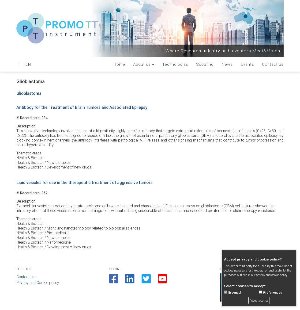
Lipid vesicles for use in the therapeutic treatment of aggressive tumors (84, 182)
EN (28, 64)
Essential (234, 292)
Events (247, 64)
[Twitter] (146, 281)
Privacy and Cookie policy (37, 282)
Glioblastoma (28, 93)
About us (142, 64)
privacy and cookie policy (271, 275)
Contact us (273, 64)
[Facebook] (113, 281)
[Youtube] (162, 281)
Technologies (175, 64)
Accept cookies (259, 300)
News (227, 64)
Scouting (205, 64)
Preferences (272, 292)
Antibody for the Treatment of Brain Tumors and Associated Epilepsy (81, 107)
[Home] (57, 28)
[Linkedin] (129, 281)
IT (18, 64)
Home (119, 64)
